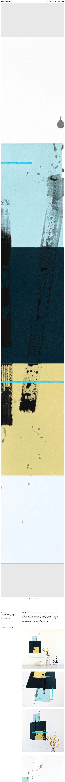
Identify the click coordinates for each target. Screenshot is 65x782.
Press (50, 1)
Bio (56, 1)
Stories (59, 1)
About (53, 1)
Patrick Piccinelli (6, 1)
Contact (62, 1)
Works (47, 1)
